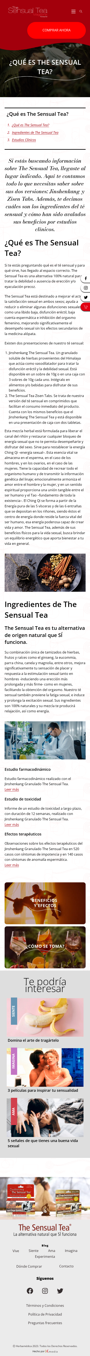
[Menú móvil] (73, 11)
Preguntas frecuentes (45, 1323)
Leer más (12, 789)
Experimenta (45, 1256)
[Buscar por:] (79, 11)
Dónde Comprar (29, 1266)
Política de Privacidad (45, 1314)
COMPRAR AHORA (56, 30)
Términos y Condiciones (45, 1305)
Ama (51, 1250)
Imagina (71, 1250)
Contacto (66, 1266)
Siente (34, 1250)
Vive (16, 1251)
